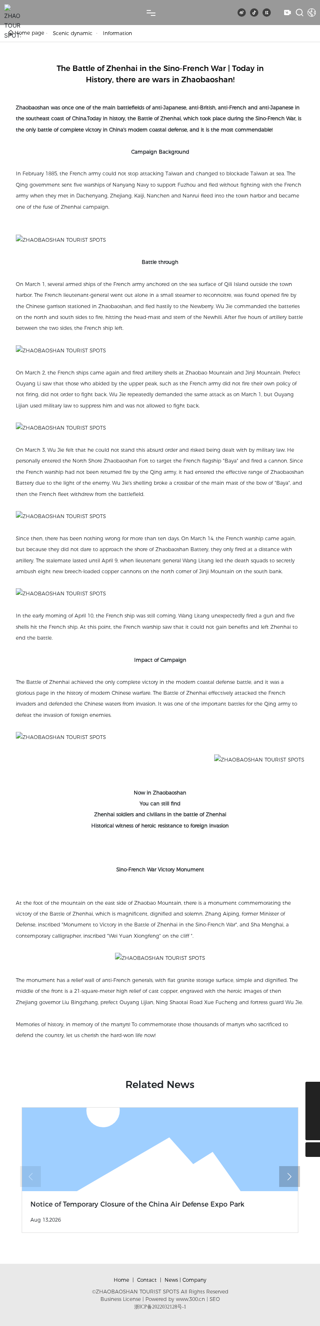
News (171, 1280)
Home (121, 1280)
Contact (147, 1280)
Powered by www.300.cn (175, 1299)
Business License (120, 1299)
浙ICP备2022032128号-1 (160, 1307)
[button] (289, 1176)
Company (194, 1280)
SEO (215, 1299)
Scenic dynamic (72, 33)
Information (117, 33)
